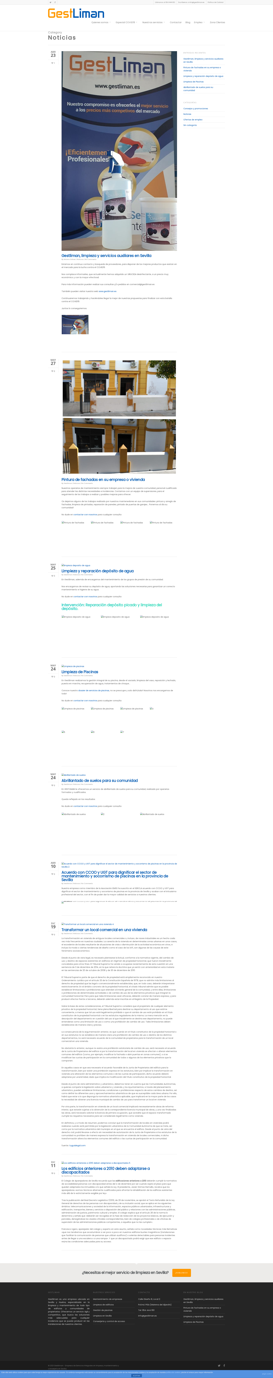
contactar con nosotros (85, 514)
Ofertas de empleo (192, 119)
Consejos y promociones (195, 108)
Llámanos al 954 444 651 (165, 2)
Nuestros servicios (152, 22)
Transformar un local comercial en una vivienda (104, 929)
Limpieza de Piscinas (80, 671)
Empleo (198, 22)
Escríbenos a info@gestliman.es (191, 2)
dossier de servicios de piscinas (93, 690)
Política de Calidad (215, 2)
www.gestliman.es (107, 291)
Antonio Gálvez (70, 259)
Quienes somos (99, 22)
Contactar (176, 22)
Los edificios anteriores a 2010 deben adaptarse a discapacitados (106, 1170)
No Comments (90, 259)
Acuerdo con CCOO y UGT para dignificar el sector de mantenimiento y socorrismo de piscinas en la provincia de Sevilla (115, 876)
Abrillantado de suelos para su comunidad (100, 780)
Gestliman (68, 483)
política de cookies (173, 1372)
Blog (187, 22)
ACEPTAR (136, 1376)
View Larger (75, 322)
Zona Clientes (217, 22)
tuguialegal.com (77, 1145)
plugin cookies (267, 1374)
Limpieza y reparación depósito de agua (98, 571)
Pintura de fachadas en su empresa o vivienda (103, 479)
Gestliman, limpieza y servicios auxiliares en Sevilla (106, 255)
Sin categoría (190, 125)
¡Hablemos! (181, 1273)
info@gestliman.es (147, 1315)
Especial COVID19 (125, 22)
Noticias (80, 259)
